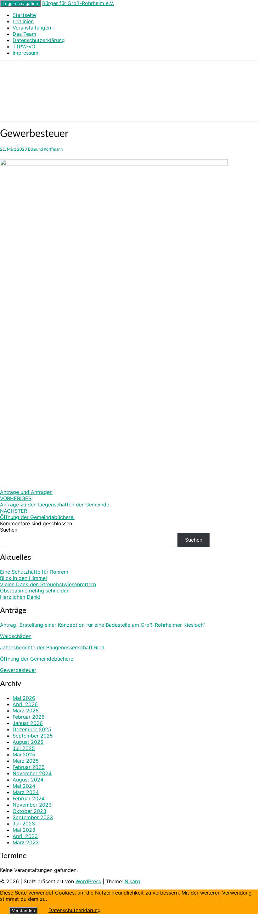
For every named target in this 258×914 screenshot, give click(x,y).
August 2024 (28, 779)
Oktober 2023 (29, 811)
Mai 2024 (24, 786)
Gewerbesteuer (18, 670)
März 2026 (26, 710)
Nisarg (132, 881)
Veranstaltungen (32, 27)
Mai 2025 (24, 754)
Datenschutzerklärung (39, 40)
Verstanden (23, 910)
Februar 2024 (29, 798)
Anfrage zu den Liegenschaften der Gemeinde (54, 501)
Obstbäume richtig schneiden (35, 590)
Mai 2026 (24, 698)
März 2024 (26, 792)
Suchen (8, 530)
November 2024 (32, 773)
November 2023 (32, 805)
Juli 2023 (24, 823)
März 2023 (26, 842)
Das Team (24, 34)
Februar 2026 (29, 717)
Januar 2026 (28, 723)
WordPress (88, 881)
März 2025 (26, 761)
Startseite (24, 15)
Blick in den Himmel (23, 578)
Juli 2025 (24, 748)
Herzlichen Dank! (20, 597)
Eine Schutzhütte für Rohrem (34, 572)
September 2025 (33, 736)
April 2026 (25, 704)
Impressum (25, 53)
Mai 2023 (24, 830)
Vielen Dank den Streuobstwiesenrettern (48, 584)
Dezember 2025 (32, 729)
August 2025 (28, 742)
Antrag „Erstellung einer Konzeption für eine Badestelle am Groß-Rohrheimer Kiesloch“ (102, 625)
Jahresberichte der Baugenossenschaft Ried (52, 647)
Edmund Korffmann (45, 149)
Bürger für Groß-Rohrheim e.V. (78, 3)
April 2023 (25, 836)
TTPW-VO (24, 46)
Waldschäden (15, 636)
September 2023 (33, 817)
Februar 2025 (29, 767)
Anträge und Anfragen (26, 492)
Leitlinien (23, 21)
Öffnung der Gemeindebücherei (37, 514)
